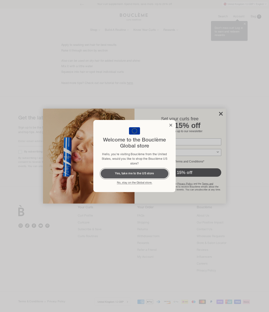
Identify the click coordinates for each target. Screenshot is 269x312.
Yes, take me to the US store (134, 173)
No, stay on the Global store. (134, 182)
